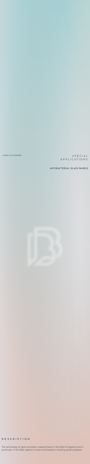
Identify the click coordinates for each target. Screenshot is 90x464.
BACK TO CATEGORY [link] (13, 155)
